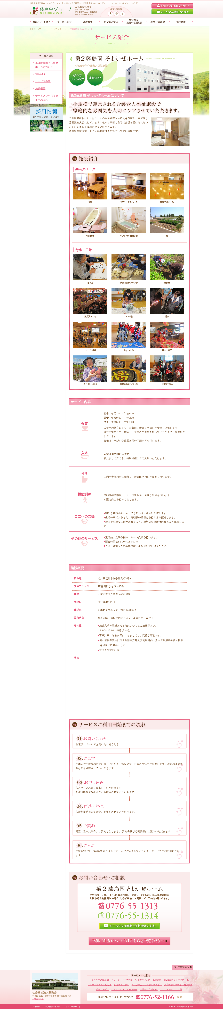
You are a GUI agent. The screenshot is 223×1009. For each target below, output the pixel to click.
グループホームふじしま (100, 984)
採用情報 (36, 1007)
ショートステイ (121, 984)
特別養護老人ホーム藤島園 (148, 980)
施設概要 (40, 88)
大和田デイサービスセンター (178, 984)
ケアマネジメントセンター (124, 989)
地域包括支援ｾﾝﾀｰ (149, 989)
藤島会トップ (35, 29)
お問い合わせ (71, 1007)
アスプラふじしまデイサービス (147, 984)
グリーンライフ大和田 (122, 980)
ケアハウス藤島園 (100, 980)
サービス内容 (43, 81)
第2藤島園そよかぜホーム (176, 980)
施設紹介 (40, 74)
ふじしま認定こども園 (171, 989)
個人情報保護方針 (53, 1007)
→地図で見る (38, 999)
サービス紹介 (55, 29)
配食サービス (102, 989)
